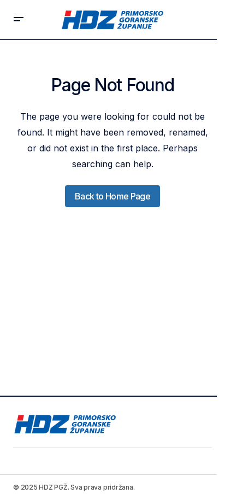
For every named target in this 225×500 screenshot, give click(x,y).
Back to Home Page (112, 196)
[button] (18, 19)
